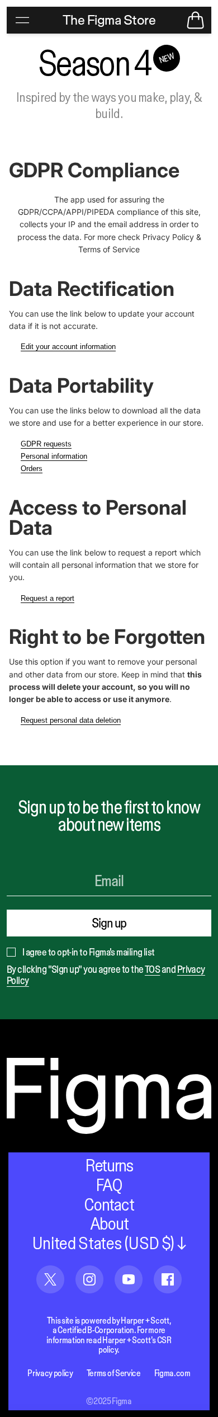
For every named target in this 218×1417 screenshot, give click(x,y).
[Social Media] (167, 1273)
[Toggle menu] (22, 20)
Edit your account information (68, 346)
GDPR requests (46, 444)
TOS (152, 969)
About (109, 1223)
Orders (31, 468)
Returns (109, 1165)
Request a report (47, 598)
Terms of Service (114, 1373)
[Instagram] (89, 1273)
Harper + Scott (145, 1320)
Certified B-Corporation (96, 1330)
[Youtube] (128, 1273)
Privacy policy (50, 1373)
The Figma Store (109, 19)
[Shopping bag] (196, 20)
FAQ (109, 1185)
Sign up (109, 922)
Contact (109, 1204)
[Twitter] (50, 1273)
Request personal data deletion (71, 720)
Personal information (54, 456)
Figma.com (172, 1373)
